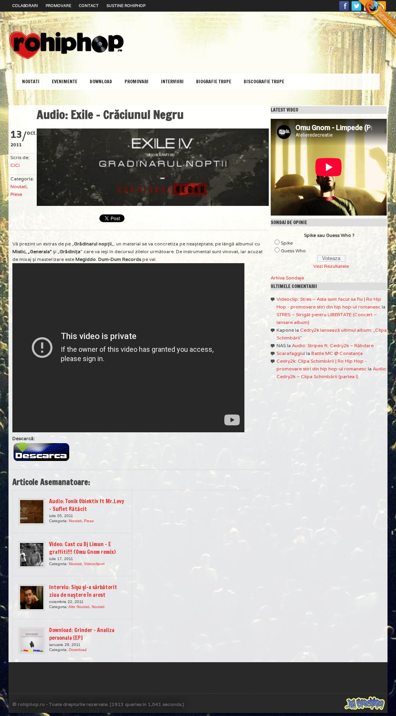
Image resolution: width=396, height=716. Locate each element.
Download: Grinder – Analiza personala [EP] (81, 634)
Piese (16, 194)
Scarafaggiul (291, 353)
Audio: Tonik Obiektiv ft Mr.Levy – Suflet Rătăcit (86, 505)
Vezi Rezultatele (331, 266)
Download (101, 81)
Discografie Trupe (264, 81)
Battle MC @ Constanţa (337, 353)
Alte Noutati (78, 607)
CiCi (15, 165)
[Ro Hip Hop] (67, 58)
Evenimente (64, 81)
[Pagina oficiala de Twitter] (356, 10)
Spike (287, 243)
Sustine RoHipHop (125, 5)
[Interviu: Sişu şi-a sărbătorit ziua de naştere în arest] (31, 597)
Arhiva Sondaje (287, 278)
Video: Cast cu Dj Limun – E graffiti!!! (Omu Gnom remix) (82, 548)
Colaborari (25, 5)
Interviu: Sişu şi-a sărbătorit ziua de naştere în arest (83, 591)
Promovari (136, 81)
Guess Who (293, 251)
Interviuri (172, 81)
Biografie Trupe (213, 81)
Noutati (30, 81)
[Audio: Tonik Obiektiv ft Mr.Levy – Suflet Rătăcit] (31, 511)
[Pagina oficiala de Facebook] (344, 10)
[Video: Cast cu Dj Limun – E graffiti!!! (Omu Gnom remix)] (31, 554)
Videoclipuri (94, 564)
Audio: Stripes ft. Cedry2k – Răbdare (333, 345)
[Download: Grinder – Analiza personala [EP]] (31, 640)
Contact (89, 5)
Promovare (58, 5)
